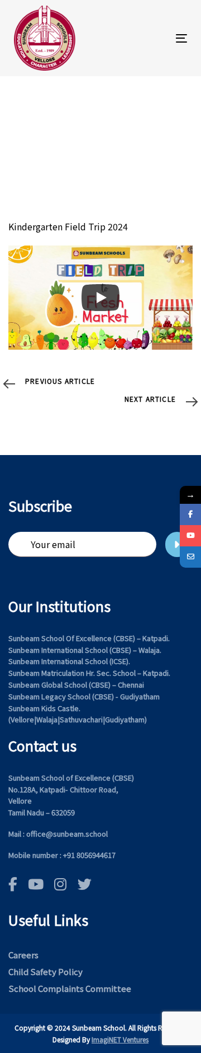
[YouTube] (190, 535)
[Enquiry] (190, 557)
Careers (23, 955)
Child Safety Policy (45, 971)
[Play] (100, 297)
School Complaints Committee (69, 988)
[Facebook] (190, 514)
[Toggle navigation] (158, 38)
